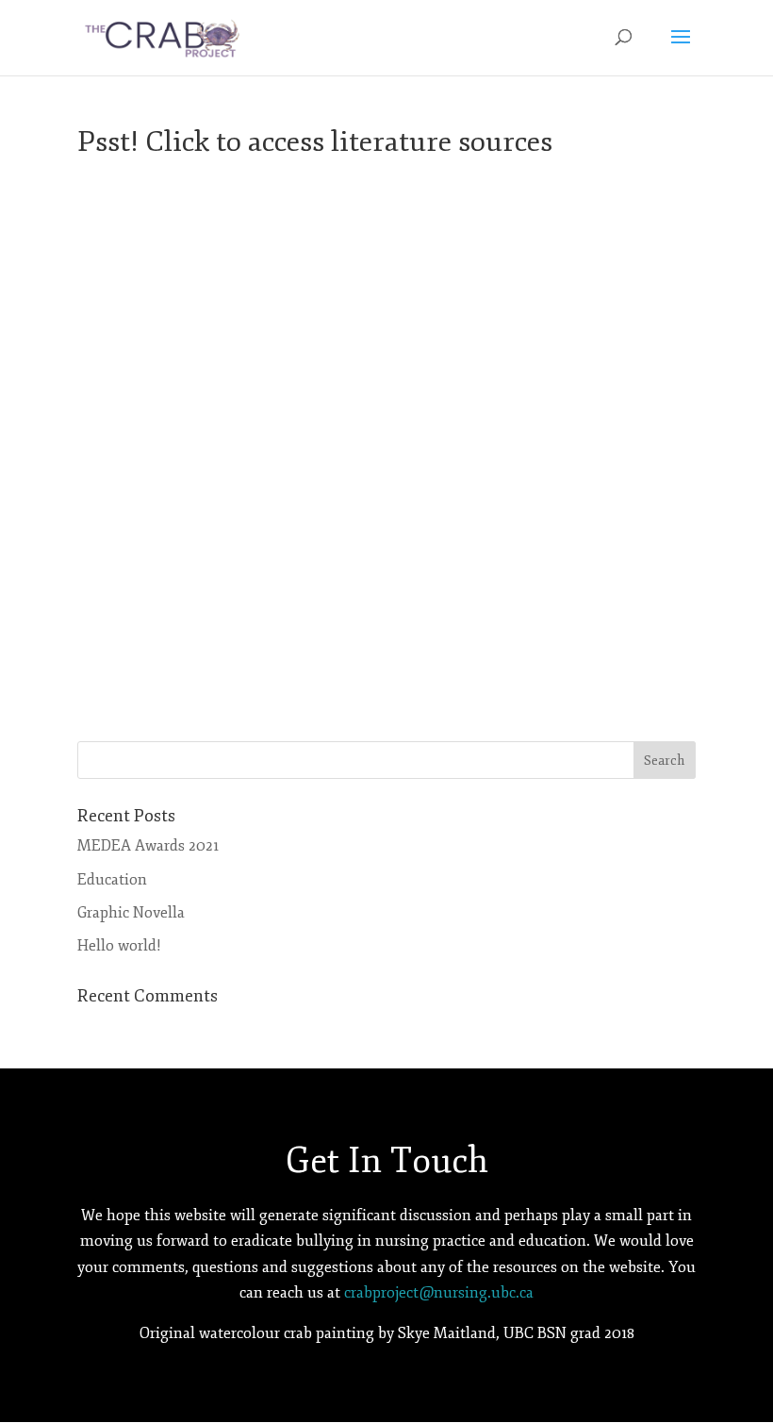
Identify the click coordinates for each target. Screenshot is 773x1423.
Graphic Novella (131, 912)
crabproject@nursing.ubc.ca (439, 1292)
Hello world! (119, 945)
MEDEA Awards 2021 (148, 845)
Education (112, 879)
